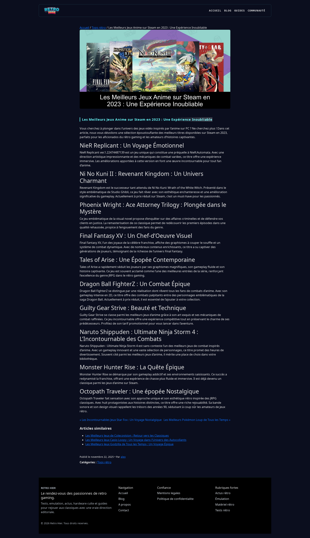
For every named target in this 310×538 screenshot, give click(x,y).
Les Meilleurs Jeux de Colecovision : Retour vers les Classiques (127, 436)
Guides (239, 10)
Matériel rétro (224, 504)
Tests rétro (222, 510)
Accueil (215, 10)
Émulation (222, 499)
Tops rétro (99, 28)
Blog (227, 10)
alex (123, 456)
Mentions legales (168, 493)
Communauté (256, 10)
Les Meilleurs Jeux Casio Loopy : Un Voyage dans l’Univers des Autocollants (135, 440)
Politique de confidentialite (175, 499)
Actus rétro (223, 493)
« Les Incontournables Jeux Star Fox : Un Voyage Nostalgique (121, 420)
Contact (123, 510)
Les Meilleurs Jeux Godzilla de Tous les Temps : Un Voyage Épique (129, 444)
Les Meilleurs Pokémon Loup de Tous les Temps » (197, 420)
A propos (124, 504)
